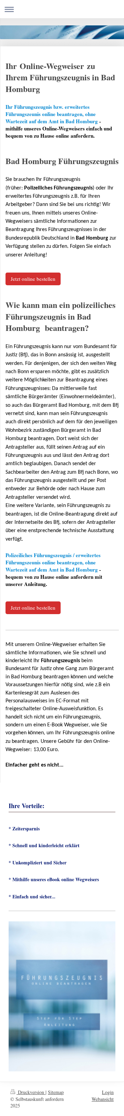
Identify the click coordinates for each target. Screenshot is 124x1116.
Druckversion (31, 1092)
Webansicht (103, 1099)
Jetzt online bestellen (33, 278)
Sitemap (56, 1092)
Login (108, 1092)
